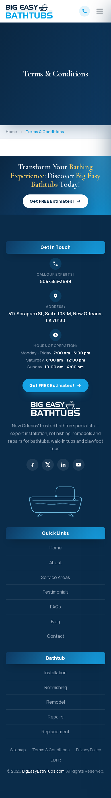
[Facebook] (32, 465)
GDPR (55, 760)
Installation (55, 672)
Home (11, 131)
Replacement (55, 731)
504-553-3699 (55, 281)
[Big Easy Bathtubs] (29, 11)
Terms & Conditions (51, 749)
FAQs (55, 607)
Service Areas (55, 577)
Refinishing (55, 687)
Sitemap (18, 749)
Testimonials (55, 592)
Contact (55, 636)
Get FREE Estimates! (52, 201)
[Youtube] (79, 465)
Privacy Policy (88, 749)
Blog (55, 621)
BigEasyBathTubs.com (43, 771)
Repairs (55, 717)
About (55, 562)
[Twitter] (48, 465)
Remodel (55, 702)
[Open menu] (99, 11)
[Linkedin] (63, 465)
